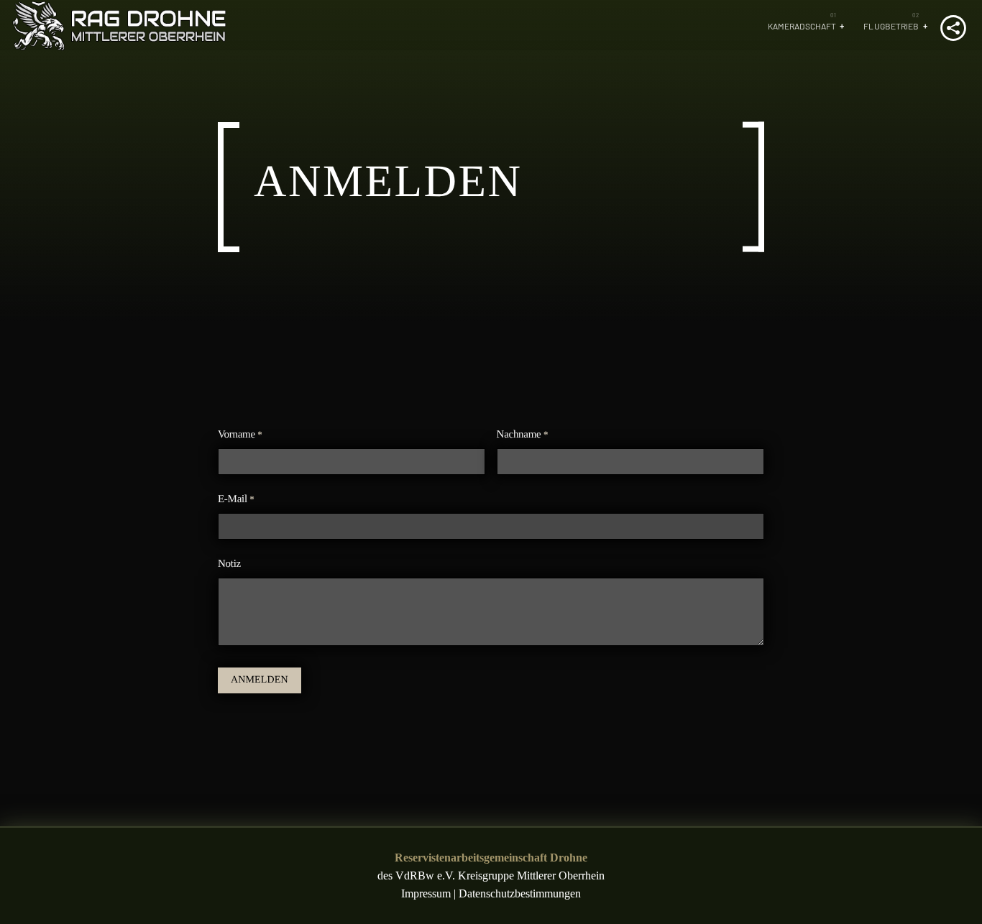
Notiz (229, 564)
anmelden (259, 680)
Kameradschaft (802, 26)
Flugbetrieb (891, 26)
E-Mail (236, 499)
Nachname (523, 434)
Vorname (240, 434)
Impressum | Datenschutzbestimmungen (491, 893)
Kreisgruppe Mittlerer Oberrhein (531, 875)
